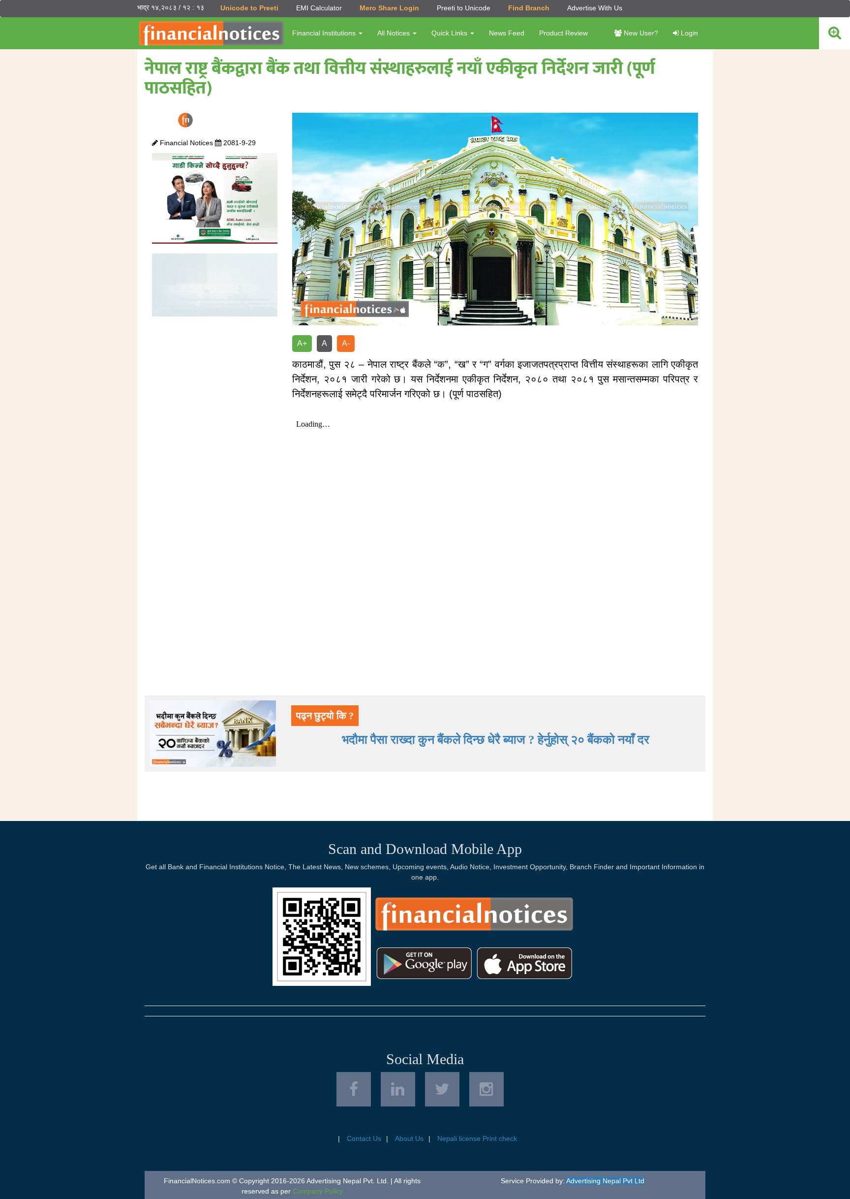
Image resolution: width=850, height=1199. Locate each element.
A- (346, 343)
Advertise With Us (594, 8)
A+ (302, 343)
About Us (409, 1138)
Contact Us (364, 1138)
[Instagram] (486, 1089)
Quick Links (450, 33)
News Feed (506, 33)
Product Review (563, 33)
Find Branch (528, 8)
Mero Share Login (389, 8)
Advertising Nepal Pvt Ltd (605, 1181)
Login (688, 33)
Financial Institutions (325, 33)
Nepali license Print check (477, 1138)
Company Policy (318, 1191)
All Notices (394, 33)
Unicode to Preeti (249, 8)
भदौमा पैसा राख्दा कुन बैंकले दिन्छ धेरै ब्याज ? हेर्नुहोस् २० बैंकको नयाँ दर (495, 739)
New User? (640, 33)
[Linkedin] (398, 1089)
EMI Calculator (319, 8)
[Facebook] (353, 1089)
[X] (442, 1089)
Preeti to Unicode (463, 8)
